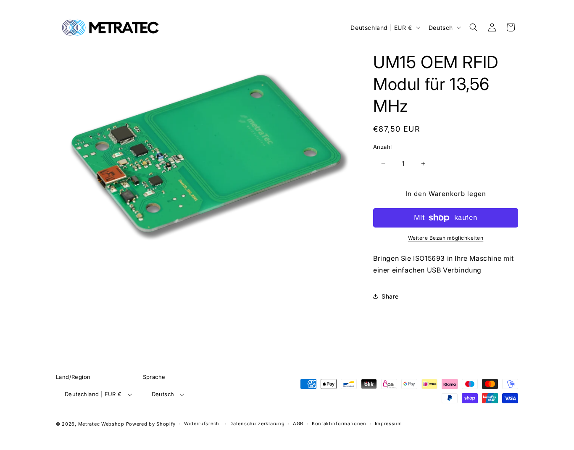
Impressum (388, 423)
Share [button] (390, 296)
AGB (298, 423)
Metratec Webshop (101, 424)
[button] (473, 27)
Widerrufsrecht (202, 423)
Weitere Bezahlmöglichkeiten (446, 238)
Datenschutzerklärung (256, 423)
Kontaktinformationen (339, 423)
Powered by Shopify (151, 424)
